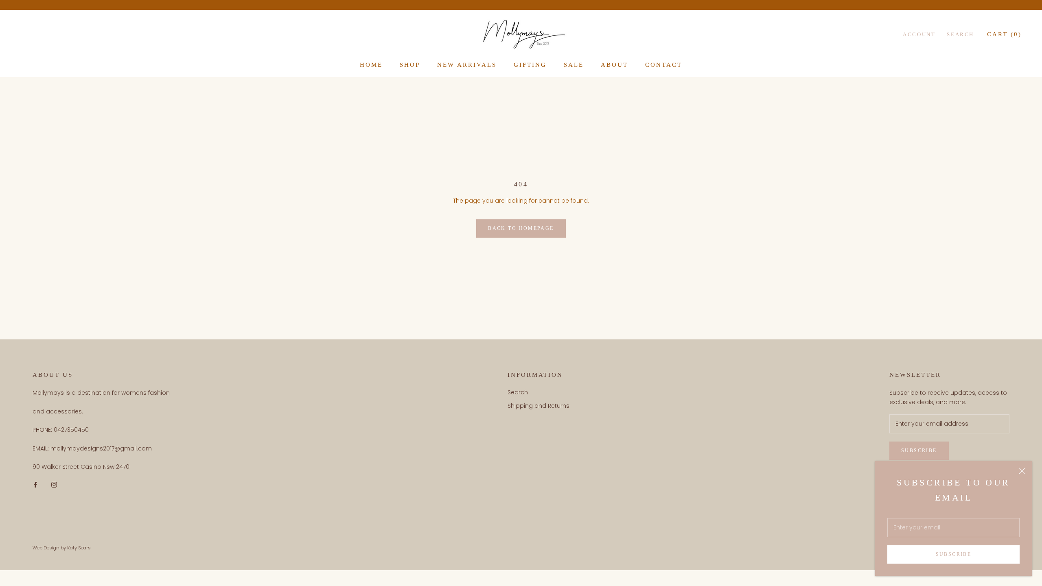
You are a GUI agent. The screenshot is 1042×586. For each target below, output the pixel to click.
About (614, 64)
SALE (574, 64)
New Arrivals (467, 64)
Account (919, 34)
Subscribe (954, 554)
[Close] (1022, 470)
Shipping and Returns (538, 406)
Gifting (530, 64)
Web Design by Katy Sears (62, 547)
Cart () (1004, 34)
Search (960, 34)
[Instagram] (54, 484)
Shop (410, 64)
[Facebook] (35, 484)
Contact (663, 64)
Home (371, 64)
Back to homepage (521, 228)
